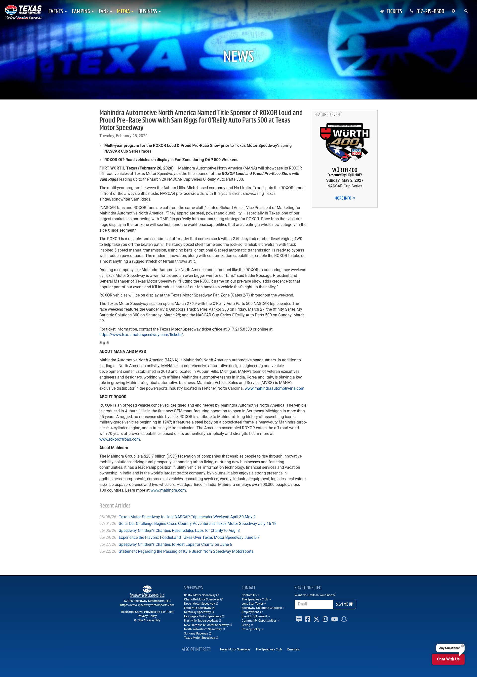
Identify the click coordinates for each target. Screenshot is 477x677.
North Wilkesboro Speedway (203, 629)
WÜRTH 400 (344, 172)
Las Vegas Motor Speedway (202, 616)
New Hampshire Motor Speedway (206, 625)
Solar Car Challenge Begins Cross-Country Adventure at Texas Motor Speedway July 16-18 (198, 523)
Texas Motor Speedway (199, 637)
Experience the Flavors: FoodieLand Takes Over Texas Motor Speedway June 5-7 (189, 537)
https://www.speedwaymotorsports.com (147, 605)
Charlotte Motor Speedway (202, 599)
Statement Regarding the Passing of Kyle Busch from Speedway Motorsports (186, 551)
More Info (343, 198)
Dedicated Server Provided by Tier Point (147, 612)
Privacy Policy (147, 616)
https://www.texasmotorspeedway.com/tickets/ (141, 334)
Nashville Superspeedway (201, 620)
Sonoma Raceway (196, 633)
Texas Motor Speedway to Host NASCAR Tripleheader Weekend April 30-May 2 (187, 516)
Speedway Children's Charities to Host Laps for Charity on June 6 (175, 544)
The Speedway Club (269, 649)
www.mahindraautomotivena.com (274, 388)
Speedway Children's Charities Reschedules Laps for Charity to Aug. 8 (179, 530)
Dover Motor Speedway (199, 603)
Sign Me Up (344, 604)
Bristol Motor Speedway (200, 595)
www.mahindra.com (168, 490)
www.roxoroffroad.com (119, 439)
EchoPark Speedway (197, 608)
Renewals (293, 649)
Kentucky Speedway (197, 612)
